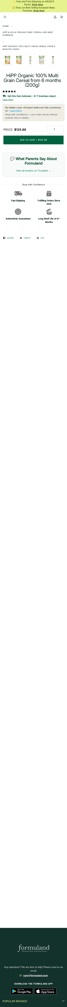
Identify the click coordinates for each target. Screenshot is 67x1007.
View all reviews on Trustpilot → (33, 170)
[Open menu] (5, 17)
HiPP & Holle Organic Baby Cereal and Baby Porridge (28, 33)
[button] (9, 91)
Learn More (8, 99)
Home (6, 26)
